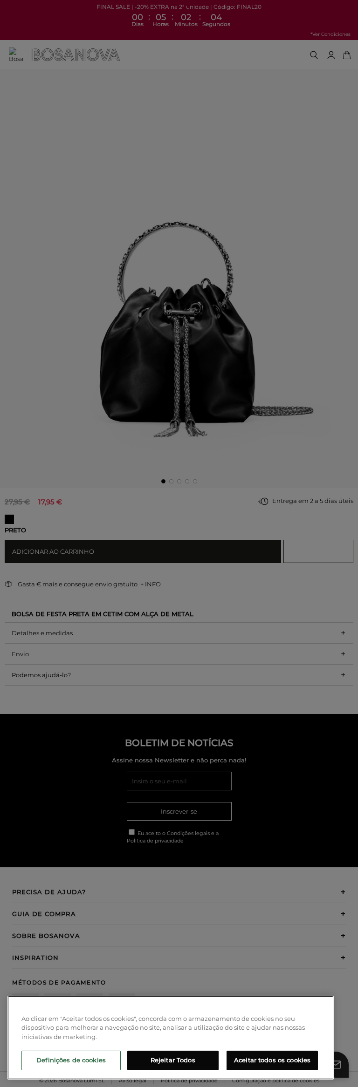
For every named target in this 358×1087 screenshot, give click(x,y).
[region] (170, 1038)
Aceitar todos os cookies (272, 1060)
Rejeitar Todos (173, 1060)
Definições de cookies (71, 1060)
